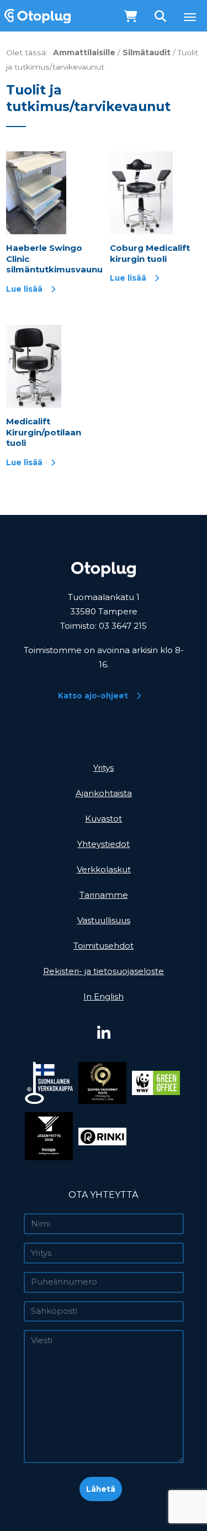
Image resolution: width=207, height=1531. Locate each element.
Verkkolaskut (104, 869)
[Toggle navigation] (190, 16)
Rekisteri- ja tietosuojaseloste (103, 971)
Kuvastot (103, 818)
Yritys (103, 767)
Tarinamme (103, 895)
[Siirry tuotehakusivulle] (161, 16)
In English (103, 996)
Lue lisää (24, 289)
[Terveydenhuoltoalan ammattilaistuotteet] (35, 16)
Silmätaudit (147, 52)
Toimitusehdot (103, 945)
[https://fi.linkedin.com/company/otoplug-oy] (103, 1033)
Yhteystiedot (103, 844)
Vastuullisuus (103, 920)
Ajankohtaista (104, 793)
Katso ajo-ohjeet (93, 695)
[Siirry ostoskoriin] (131, 16)
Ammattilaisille (84, 52)
